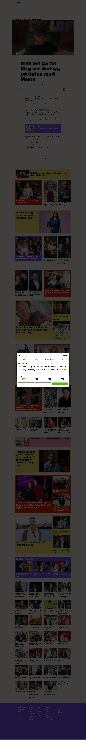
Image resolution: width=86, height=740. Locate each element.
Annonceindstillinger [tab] (49, 359)
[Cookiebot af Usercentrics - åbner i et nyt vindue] (63, 355)
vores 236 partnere (24, 365)
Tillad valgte (43, 383)
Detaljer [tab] (36, 359)
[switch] (36, 379)
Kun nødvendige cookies (26, 383)
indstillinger (64, 369)
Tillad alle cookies (59, 383)
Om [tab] (62, 359)
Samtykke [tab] (23, 359)
